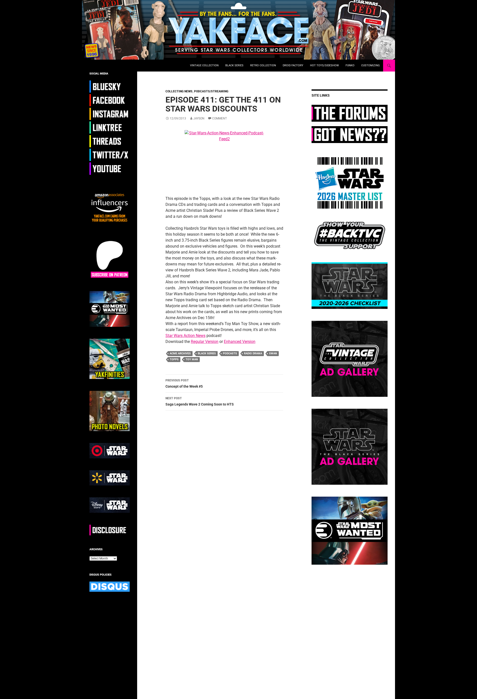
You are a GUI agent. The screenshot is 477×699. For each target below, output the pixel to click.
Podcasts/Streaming (211, 91)
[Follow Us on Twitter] (109, 154)
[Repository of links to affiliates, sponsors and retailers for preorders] (109, 127)
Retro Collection (263, 65)
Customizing (370, 65)
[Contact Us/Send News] (350, 134)
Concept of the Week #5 (184, 383)
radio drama (253, 353)
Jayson (198, 118)
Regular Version (204, 341)
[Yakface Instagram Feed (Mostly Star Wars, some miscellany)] (109, 113)
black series (207, 353)
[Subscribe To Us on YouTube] (109, 168)
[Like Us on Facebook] (109, 100)
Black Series (234, 65)
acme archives (180, 353)
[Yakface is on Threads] (109, 141)
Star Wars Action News (185, 335)
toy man (192, 359)
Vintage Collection (204, 65)
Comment (219, 118)
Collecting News (179, 91)
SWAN (273, 353)
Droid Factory (293, 65)
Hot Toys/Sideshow (324, 65)
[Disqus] (220, 484)
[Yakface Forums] (350, 113)
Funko (350, 65)
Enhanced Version (239, 341)
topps (174, 359)
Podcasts (230, 353)
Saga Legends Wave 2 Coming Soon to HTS (199, 401)
